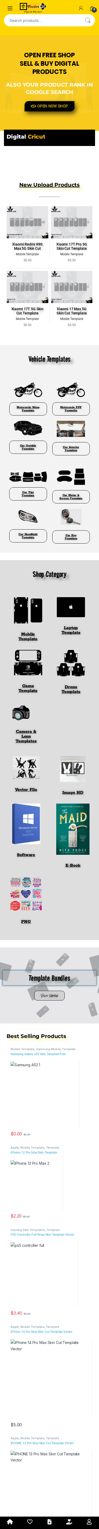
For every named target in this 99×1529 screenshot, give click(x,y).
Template (69, 1049)
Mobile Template (23, 1049)
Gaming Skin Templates (28, 1230)
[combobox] (42, 20)
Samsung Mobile (48, 1049)
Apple (15, 1147)
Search (87, 20)
